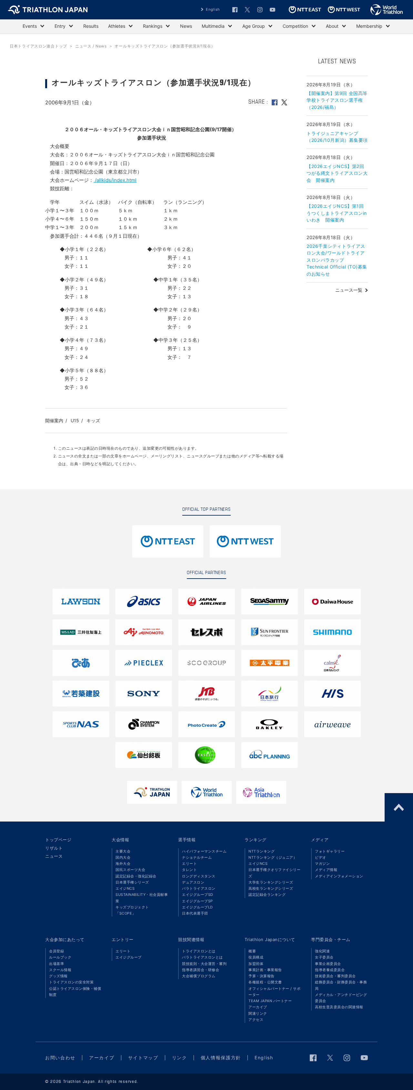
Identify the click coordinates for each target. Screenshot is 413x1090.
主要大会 (123, 851)
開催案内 (54, 420)
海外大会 (123, 863)
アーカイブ (257, 1007)
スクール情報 (60, 970)
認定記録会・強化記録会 (136, 876)
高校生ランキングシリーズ (270, 888)
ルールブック (60, 957)
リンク (179, 1057)
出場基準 (56, 963)
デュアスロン (193, 882)
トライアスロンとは (199, 951)
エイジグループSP (197, 901)
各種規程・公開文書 (265, 982)
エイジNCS (125, 888)
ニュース (54, 856)
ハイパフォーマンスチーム (204, 851)
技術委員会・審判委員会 (335, 976)
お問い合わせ (60, 1057)
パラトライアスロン (199, 888)
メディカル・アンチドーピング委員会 (341, 997)
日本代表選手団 (195, 913)
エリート (189, 863)
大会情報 (120, 839)
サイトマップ (143, 1057)
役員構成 (255, 957)
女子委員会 (324, 957)
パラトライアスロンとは (202, 957)
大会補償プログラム (199, 976)
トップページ (58, 839)
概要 (252, 951)
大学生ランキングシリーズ (270, 882)
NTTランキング (261, 851)
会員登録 (56, 951)
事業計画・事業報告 (265, 970)
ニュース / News (91, 46)
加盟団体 (255, 963)
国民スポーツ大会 (130, 869)
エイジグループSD (197, 894)
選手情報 (187, 839)
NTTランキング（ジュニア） (272, 857)
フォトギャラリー (330, 851)
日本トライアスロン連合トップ (38, 46)
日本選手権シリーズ (132, 882)
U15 (75, 420)
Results (90, 26)
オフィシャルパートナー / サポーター (274, 991)
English (213, 9)
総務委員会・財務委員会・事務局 (341, 985)
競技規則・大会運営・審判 (204, 963)
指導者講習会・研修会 (200, 970)
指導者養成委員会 (330, 970)
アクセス (255, 1019)
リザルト (54, 848)
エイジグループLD (197, 907)
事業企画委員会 (328, 963)
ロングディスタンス (199, 876)
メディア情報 (326, 869)
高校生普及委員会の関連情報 (339, 1007)
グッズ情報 (58, 976)
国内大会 (123, 857)
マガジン (322, 863)
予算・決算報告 (261, 976)
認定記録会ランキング (267, 894)
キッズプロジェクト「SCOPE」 (132, 910)
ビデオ (320, 857)
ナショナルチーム (197, 857)
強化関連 (322, 951)
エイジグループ (129, 957)
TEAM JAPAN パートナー (270, 1001)
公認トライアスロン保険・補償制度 (75, 991)
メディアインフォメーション (339, 876)
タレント (189, 869)
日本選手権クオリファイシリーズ (274, 872)
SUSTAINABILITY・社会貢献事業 (142, 897)
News (186, 26)
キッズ (93, 420)
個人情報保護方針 (221, 1057)
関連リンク (257, 1013)
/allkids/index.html (115, 180)
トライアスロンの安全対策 (71, 982)
